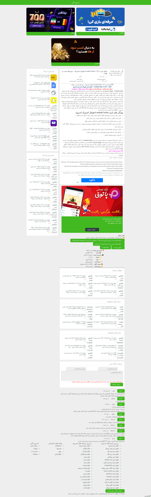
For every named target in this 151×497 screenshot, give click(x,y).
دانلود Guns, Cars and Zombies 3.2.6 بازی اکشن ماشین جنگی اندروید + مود (75, 346)
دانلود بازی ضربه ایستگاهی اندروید (84, 174)
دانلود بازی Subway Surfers (111, 471)
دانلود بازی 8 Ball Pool (112, 474)
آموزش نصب (117, 247)
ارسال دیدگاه (116, 384)
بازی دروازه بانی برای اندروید (113, 172)
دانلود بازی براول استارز (112, 479)
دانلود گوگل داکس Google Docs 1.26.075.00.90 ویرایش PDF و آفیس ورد (39, 83)
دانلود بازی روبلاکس (113, 457)
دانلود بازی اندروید (114, 446)
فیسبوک (59, 448)
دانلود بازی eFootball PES (112, 465)
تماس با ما (34, 451)
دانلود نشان (87, 462)
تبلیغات (35, 448)
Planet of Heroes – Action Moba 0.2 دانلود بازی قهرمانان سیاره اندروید (105, 346)
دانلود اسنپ (86, 460)
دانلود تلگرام (86, 448)
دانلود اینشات (86, 465)
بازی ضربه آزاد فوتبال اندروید (79, 172)
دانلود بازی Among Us (112, 476)
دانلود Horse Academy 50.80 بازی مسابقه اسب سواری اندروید (75, 338)
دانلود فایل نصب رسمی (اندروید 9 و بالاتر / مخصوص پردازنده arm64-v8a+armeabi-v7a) (96, 240)
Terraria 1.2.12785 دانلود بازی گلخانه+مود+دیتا (108, 353)
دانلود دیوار (87, 457)
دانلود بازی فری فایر (113, 451)
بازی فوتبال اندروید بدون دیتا (107, 174)
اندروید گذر (75, 2)
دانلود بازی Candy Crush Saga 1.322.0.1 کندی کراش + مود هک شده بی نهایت (105, 291)
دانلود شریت (86, 474)
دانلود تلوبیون (86, 482)
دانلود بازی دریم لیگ (113, 454)
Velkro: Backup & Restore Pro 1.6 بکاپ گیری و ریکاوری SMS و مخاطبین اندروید (74, 307)
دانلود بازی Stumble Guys (112, 460)
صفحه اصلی (33, 446)
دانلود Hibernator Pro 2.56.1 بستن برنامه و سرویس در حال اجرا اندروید (39, 106)
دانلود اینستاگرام (85, 454)
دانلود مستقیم (91, 229)
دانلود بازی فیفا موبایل (112, 488)
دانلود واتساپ (86, 451)
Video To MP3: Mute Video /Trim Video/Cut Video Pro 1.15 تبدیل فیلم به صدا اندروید (74, 315)
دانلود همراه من (85, 479)
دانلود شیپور (86, 485)
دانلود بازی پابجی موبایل (112, 448)
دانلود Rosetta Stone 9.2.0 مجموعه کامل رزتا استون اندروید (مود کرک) (40, 75)
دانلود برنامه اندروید (84, 446)
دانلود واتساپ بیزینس (84, 468)
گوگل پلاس (58, 454)
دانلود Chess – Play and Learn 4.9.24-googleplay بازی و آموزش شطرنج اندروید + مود (39, 229)
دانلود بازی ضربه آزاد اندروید (96, 174)
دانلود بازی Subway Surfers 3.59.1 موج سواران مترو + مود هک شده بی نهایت (76, 291)
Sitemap (35, 454)
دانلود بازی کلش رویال (112, 485)
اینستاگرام (58, 446)
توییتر (60, 451)
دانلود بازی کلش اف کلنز (112, 482)
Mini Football (85, 146)
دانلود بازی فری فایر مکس (111, 462)
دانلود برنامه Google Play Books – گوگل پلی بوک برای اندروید (40, 129)
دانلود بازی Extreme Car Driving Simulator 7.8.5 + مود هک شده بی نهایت (39, 220)
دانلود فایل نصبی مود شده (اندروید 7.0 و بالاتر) (108, 244)
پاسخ (121, 391)
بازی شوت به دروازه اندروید (90, 172)
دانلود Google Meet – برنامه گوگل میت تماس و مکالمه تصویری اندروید (40, 144)
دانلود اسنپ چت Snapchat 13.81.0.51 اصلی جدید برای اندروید (40, 98)
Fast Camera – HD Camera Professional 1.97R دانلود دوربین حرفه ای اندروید (104, 322)
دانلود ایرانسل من (85, 476)
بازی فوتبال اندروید (116, 174)
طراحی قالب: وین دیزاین (115, 491)
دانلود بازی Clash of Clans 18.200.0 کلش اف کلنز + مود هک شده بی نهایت (39, 213)
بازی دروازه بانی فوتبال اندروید (101, 172)
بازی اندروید (80, 81)
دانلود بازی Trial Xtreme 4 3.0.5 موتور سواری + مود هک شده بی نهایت (104, 284)
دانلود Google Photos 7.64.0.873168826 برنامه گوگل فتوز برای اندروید (40, 136)
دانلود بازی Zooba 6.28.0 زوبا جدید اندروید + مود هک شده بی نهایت (105, 276)
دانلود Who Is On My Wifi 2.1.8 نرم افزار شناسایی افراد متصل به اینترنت (105, 315)
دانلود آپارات (86, 488)
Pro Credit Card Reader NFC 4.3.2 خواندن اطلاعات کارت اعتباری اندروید (105, 307)
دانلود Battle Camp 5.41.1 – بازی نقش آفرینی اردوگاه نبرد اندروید (40, 167)
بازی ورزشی (72, 81)
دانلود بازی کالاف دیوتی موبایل (110, 468)
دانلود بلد (87, 471)
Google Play (105, 247)
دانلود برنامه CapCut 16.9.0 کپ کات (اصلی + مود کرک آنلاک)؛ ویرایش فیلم (40, 113)
